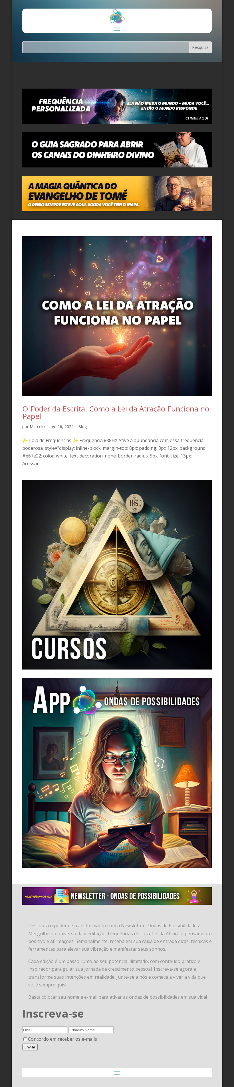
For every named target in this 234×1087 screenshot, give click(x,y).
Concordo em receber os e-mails (62, 1039)
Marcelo (37, 426)
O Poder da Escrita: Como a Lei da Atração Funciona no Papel (115, 412)
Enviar (30, 1047)
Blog (82, 426)
